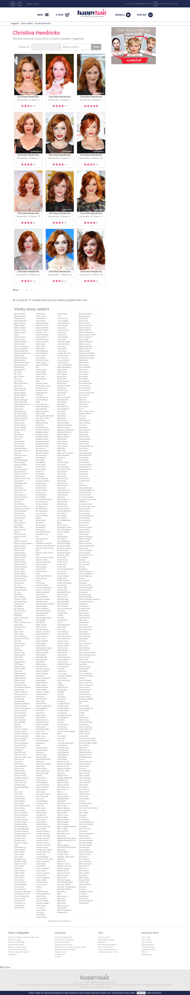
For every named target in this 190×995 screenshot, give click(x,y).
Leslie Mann (62, 678)
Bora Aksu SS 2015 (21, 639)
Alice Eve (17, 379)
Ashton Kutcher (20, 564)
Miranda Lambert (85, 314)
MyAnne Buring (85, 328)
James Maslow (42, 782)
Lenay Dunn (62, 671)
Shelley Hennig (85, 694)
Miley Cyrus (61, 903)
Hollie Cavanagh (42, 725)
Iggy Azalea (40, 743)
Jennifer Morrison (43, 852)
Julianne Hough (63, 342)
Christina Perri (19, 838)
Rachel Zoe (83, 525)
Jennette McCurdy (43, 827)
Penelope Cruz (85, 467)
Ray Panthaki (84, 534)
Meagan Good (62, 854)
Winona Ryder (84, 880)
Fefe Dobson (41, 569)
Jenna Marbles (42, 824)
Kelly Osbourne (63, 492)
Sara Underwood (85, 643)
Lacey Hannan (62, 606)
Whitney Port (84, 866)
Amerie (17, 432)
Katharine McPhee (64, 425)
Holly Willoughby (42, 729)
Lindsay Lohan (63, 706)
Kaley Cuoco (62, 372)
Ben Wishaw (19, 609)
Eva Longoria (41, 525)
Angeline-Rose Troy (22, 479)
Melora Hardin (62, 875)
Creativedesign (111, 983)
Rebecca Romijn (85, 543)
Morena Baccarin (85, 325)
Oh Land (82, 416)
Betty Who (18, 615)
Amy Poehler (19, 444)
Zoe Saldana (84, 896)
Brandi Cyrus (19, 646)
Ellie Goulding (41, 455)
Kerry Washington (64, 520)
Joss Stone (61, 328)
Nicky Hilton (83, 379)
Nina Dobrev (83, 407)
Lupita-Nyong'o (63, 755)
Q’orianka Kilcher (85, 504)
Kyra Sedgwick (63, 604)
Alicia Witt (18, 386)
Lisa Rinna (61, 720)
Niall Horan (83, 370)
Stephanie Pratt (85, 755)
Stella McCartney (85, 752)
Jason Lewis (41, 808)
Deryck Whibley (42, 365)
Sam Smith (83, 625)
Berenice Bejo (20, 611)
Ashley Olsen (19, 550)
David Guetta (41, 344)
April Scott (18, 520)
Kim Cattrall (61, 539)
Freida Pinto (40, 595)
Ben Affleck (18, 606)
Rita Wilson (83, 569)
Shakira (82, 678)
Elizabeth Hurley (42, 437)
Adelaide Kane (20, 332)
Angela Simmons (21, 474)
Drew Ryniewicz (42, 400)
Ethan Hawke (41, 520)
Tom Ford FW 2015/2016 (88, 808)
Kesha (59, 523)
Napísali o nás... (61, 952)
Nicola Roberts (84, 386)
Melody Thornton (64, 873)
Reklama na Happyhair (63, 937)
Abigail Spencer (20, 321)
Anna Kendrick (20, 495)
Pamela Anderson (86, 446)
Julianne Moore (63, 344)
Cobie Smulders (20, 864)
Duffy (38, 402)
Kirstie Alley (61, 564)
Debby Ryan (40, 349)
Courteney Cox (20, 901)
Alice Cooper (19, 377)
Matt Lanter (61, 836)
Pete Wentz (83, 472)
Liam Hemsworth (64, 680)
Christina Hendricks (22, 834)
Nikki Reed (83, 404)
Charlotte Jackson (21, 778)
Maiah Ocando (63, 782)
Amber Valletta (20, 428)
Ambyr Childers (20, 430)
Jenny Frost (40, 854)
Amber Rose (19, 423)
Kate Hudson (62, 402)
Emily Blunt (40, 476)
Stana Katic (83, 748)
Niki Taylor (83, 397)
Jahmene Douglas (43, 764)
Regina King (83, 548)
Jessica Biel (40, 866)
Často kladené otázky (106, 940)
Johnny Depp (41, 917)
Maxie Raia (61, 850)
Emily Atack (40, 474)
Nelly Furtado (84, 363)
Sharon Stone (84, 687)
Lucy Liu (60, 741)
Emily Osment (41, 486)
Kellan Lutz (61, 474)
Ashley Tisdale (20, 562)
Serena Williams (85, 674)
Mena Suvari (62, 878)
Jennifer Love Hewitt (44, 850)
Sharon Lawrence (86, 683)
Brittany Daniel (19, 676)
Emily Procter (41, 488)
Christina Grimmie (21, 831)
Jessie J (39, 887)
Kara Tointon (62, 374)
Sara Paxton (83, 639)
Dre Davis (39, 395)
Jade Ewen (40, 762)
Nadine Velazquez (86, 332)
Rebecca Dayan (85, 539)
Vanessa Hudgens (86, 840)
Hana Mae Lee (41, 667)
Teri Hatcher (83, 787)
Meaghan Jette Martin (66, 857)
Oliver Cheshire (85, 423)
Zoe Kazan (83, 894)
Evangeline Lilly (42, 534)
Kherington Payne (64, 527)
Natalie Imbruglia (85, 346)
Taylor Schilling (85, 780)
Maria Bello (61, 801)
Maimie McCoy (63, 785)
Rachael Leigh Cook (87, 506)
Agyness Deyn (19, 344)
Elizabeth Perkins (42, 442)
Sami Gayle (83, 632)
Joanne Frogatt (42, 901)
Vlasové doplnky (147, 945)
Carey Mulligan (20, 722)
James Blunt (41, 778)
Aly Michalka (19, 397)
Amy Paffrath (19, 442)
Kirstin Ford (61, 567)
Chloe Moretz (19, 808)
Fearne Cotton (41, 567)
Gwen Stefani (41, 646)
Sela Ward (83, 664)
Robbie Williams (85, 571)
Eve (37, 537)
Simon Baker (84, 711)
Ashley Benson (20, 546)
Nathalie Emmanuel (86, 358)
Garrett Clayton (41, 606)
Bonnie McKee (20, 636)
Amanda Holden (20, 414)
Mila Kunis (61, 899)
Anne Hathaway (20, 511)
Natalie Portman (85, 349)
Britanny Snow (19, 667)
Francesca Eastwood (44, 588)
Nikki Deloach (84, 402)
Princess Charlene (86, 497)
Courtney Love (19, 903)
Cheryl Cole (18, 794)
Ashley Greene (20, 548)
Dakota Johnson (42, 325)
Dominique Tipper (43, 386)
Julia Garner (62, 335)
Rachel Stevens (85, 520)
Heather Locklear (42, 692)
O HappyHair (59, 954)
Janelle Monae (42, 801)
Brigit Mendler (19, 662)
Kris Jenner (61, 571)
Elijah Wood (40, 421)
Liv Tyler (60, 722)
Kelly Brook (61, 481)
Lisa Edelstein (62, 711)
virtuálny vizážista (91, 13)
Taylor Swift (83, 785)
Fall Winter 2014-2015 (44, 543)
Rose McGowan (85, 595)
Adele (16, 335)
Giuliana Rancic (42, 636)
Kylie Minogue (63, 599)
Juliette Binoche (63, 353)
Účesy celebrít (27, 23)
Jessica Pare (41, 875)
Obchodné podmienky (63, 945)
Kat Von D (61, 395)
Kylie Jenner (62, 597)
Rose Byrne (83, 592)
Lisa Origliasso (63, 718)
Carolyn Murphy (20, 738)
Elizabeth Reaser (42, 444)
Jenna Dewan (41, 820)
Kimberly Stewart (63, 553)
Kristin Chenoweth (64, 583)
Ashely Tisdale (20, 537)
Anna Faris (18, 492)
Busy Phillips (19, 690)
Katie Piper (61, 448)
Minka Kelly (61, 908)
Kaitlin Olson (62, 370)
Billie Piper (18, 625)
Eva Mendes (40, 527)
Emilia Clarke (41, 469)
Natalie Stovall (84, 351)
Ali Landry (18, 372)
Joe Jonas (40, 908)
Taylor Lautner (84, 775)
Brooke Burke (19, 683)
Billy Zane (18, 629)
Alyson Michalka (20, 402)
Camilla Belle (19, 701)
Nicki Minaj (83, 377)
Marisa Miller (62, 813)
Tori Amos (83, 817)
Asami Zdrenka (20, 530)
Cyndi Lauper (41, 316)
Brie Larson (18, 660)
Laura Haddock (63, 632)
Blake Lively (18, 634)
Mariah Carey (62, 806)
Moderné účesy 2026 (16, 942)
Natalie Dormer (85, 344)
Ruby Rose (83, 604)
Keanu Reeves (63, 462)
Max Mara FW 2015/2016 (66, 847)
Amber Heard (19, 421)
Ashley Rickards (20, 555)
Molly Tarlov (83, 321)
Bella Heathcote (20, 602)
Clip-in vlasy (146, 937)
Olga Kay (82, 418)
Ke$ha (59, 460)
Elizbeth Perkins (42, 446)
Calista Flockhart (20, 694)
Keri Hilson (61, 513)
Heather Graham (42, 687)
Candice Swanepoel (22, 708)
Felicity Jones (41, 571)
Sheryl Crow (83, 701)
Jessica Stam (41, 880)
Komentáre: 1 (54, 274)
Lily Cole (60, 694)
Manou (60, 792)
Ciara (16, 845)
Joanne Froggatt (42, 903)
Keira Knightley (63, 467)
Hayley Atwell (41, 680)
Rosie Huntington (85, 597)
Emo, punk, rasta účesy (17, 950)
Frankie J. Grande (43, 590)
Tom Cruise (83, 806)
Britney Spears (20, 669)
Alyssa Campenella (21, 404)
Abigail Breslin (20, 316)
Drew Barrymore (42, 397)
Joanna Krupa (41, 899)
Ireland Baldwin (42, 750)
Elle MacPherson (42, 451)
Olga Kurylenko (85, 421)
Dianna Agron (41, 379)
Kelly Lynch (61, 488)
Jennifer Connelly (43, 836)
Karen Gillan (62, 379)
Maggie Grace (62, 775)
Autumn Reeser (20, 581)
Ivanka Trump (41, 755)
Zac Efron (82, 887)
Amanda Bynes (20, 411)
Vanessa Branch (85, 838)
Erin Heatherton (42, 511)
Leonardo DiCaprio (64, 676)
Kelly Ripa (61, 497)
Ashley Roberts (20, 557)
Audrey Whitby (19, 574)
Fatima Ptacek (41, 564)
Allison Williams (20, 395)
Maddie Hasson (63, 766)
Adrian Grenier (20, 337)
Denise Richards (42, 360)
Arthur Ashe (18, 527)
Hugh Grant (40, 732)
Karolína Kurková (63, 386)
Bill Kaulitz (18, 620)
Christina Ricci (20, 840)
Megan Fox (61, 861)
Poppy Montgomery (86, 490)
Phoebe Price (84, 479)
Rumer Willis (84, 606)
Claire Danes (19, 854)
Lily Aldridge (62, 690)
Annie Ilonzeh (19, 518)
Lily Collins (61, 697)
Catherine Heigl (20, 755)
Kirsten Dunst (62, 560)
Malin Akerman (63, 787)
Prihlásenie (162, 4)
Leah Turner (62, 655)
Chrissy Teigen (20, 817)
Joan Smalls (41, 896)
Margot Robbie (63, 799)
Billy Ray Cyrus (19, 627)
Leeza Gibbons (63, 660)
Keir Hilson (61, 465)
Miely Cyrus (61, 892)
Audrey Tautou (20, 571)
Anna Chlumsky (20, 490)
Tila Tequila (83, 796)
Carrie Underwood (21, 743)
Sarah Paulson (84, 657)
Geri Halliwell (41, 620)
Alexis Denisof (20, 370)
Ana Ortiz (17, 453)
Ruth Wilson (83, 611)
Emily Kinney (41, 483)
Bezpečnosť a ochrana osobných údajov (70, 947)
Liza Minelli (61, 727)
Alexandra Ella (19, 360)
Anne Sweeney (20, 516)
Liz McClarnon (63, 725)
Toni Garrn (83, 815)
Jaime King (40, 766)
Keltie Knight (62, 504)
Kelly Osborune (63, 490)
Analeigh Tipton (20, 455)
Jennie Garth (41, 829)
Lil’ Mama (61, 701)
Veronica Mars (84, 850)
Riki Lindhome (84, 562)
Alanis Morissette (21, 349)
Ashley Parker (19, 553)
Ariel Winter (18, 525)
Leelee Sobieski (63, 657)
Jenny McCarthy (42, 857)
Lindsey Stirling (63, 708)
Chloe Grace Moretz (22, 806)
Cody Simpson (20, 871)
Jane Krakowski (42, 796)
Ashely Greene (20, 534)
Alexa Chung (19, 356)
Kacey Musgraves (64, 367)
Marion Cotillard (63, 810)
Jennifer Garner (42, 840)
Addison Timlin (20, 330)
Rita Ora (82, 567)
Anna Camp (18, 488)
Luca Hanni (61, 736)
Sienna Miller (84, 706)
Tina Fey (82, 801)
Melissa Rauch (63, 871)
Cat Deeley (18, 750)
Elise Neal (39, 425)
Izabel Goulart (41, 757)
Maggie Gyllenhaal (64, 778)
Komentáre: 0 (23, 100)
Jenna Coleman (42, 817)
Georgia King (41, 615)
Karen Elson (62, 377)
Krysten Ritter (62, 588)
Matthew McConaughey (66, 838)
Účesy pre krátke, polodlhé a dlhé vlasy (23, 937)
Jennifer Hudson (42, 843)
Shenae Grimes (85, 697)
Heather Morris (42, 694)
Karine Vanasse (63, 381)
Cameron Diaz (19, 697)
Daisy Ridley (40, 321)
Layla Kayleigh (62, 650)
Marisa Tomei (62, 815)
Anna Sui (17, 502)
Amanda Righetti (20, 416)
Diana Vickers (41, 370)
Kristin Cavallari (63, 581)
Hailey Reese (41, 655)
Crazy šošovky (146, 942)
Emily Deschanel (42, 481)
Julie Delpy (61, 351)
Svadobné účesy (14, 940)
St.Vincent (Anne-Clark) (88, 743)
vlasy (36, 4)
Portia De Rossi (85, 492)
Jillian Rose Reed (43, 894)
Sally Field (83, 620)
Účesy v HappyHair (18, 932)
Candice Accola (20, 706)
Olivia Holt (83, 425)
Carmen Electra (20, 732)
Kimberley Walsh (64, 543)
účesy (29, 4)
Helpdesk (102, 942)
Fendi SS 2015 (41, 578)
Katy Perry (61, 458)
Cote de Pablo (19, 899)
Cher (16, 789)
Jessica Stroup (42, 882)
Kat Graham (61, 393)
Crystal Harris (19, 908)
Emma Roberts (41, 490)
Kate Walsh (61, 416)
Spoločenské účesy (16, 945)
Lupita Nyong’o (63, 752)
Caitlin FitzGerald (20, 692)
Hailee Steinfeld (42, 653)
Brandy (17, 648)
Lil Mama (60, 685)
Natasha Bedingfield (87, 353)
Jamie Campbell (42, 787)
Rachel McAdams (86, 516)
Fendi (38, 574)
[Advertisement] (133, 86)
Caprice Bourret (20, 711)
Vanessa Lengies (85, 843)
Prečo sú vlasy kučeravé (107, 950)
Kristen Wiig (62, 578)
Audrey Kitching (20, 567)
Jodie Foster (41, 906)
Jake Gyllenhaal (42, 773)
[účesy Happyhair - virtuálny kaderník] (95, 976)
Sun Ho (82, 759)
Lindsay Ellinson (63, 704)
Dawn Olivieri (41, 346)
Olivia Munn (83, 428)
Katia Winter (61, 439)
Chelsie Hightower (21, 787)
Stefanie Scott (84, 750)
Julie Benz (61, 346)
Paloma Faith (84, 444)
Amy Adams (19, 435)
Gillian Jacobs (41, 625)
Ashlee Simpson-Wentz (23, 543)
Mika (59, 894)
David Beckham (42, 339)
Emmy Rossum (42, 502)
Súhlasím (141, 993)
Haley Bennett (41, 657)
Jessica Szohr (41, 885)
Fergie (38, 581)
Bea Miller (18, 595)
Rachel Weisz (84, 523)
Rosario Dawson (85, 590)
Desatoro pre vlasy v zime (108, 952)
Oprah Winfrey (84, 437)
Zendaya (82, 889)
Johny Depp (62, 314)
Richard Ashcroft (85, 555)
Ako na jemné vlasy (105, 947)
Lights (59, 683)
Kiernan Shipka (63, 532)
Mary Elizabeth (63, 824)
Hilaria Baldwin (41, 708)
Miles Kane (61, 901)
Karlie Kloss (61, 383)
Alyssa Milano (19, 407)
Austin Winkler (20, 578)
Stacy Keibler (84, 745)
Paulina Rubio (84, 462)
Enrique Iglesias (42, 504)
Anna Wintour (19, 504)
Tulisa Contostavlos (86, 822)
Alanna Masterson (21, 351)
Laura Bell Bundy (63, 625)
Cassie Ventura (20, 748)
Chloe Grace (19, 803)
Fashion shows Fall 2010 (45, 546)
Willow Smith (84, 878)
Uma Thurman (84, 829)
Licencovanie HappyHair (64, 940)
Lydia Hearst (62, 759)
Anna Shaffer (19, 499)
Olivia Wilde (83, 435)
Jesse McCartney (42, 861)
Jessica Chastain (42, 868)
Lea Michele (62, 653)
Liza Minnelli (62, 729)
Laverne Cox (62, 648)
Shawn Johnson (85, 690)
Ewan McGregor (42, 539)
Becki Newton (19, 597)
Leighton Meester (64, 664)
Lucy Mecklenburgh (65, 743)
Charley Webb (19, 771)
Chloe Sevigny (19, 810)
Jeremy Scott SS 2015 (44, 859)
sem (84, 300)
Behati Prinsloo (20, 599)
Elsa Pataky (40, 460)
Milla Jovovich (63, 906)
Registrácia (172, 4)
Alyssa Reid (18, 409)
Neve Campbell (85, 367)
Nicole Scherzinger (86, 393)
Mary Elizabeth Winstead (66, 827)
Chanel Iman (19, 769)
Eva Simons (40, 530)
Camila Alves (19, 699)
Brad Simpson (19, 643)
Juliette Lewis (62, 356)
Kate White (61, 418)
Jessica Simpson (43, 878)
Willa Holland (84, 871)
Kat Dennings (62, 390)
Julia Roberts (62, 337)
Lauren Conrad (63, 643)
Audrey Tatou (19, 569)
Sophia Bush (84, 725)
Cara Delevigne (20, 713)
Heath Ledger (41, 685)
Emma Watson (41, 495)
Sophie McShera (85, 729)
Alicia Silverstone (21, 383)
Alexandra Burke (20, 358)
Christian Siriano (20, 822)
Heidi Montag (41, 699)
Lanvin (59, 622)
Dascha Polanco (42, 337)
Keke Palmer (62, 472)
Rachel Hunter (84, 513)
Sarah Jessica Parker (87, 653)
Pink (80, 483)
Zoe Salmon (83, 899)
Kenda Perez (62, 506)
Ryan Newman (84, 618)
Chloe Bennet (19, 799)
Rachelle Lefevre (85, 527)
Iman (38, 745)
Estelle (38, 518)
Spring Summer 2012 (87, 738)
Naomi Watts (84, 339)
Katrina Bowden (63, 455)
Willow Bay (83, 875)
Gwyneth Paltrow (42, 650)
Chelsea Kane (19, 785)
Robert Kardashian (86, 574)
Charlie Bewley (20, 773)
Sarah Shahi (83, 660)
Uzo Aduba (83, 831)
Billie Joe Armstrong (22, 622)
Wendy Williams (85, 861)
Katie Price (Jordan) (65, 453)
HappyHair (15, 23)
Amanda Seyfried (21, 418)
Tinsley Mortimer (85, 803)
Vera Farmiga (84, 847)
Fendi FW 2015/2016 (43, 576)
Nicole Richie (84, 390)
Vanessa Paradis (85, 845)
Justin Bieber (62, 363)
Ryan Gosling (84, 615)
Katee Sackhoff (63, 423)
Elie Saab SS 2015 (42, 418)
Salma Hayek (84, 622)
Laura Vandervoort (64, 636)
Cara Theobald (20, 720)
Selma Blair (83, 671)
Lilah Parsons (62, 687)
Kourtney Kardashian (65, 569)
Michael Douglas (64, 880)
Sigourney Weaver (86, 708)
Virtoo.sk (144, 952)
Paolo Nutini (83, 448)
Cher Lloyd (18, 792)
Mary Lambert (62, 831)
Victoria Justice (85, 854)
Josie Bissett (62, 325)
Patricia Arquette (85, 453)
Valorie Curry (84, 836)
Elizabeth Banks (42, 428)
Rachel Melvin (84, 518)
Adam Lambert (20, 328)
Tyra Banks (83, 827)
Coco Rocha (19, 866)
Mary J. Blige (62, 829)
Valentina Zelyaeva (86, 834)
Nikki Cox (82, 400)
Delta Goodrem (42, 353)
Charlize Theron (20, 775)
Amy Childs (18, 437)
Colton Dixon (19, 880)
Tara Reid (82, 769)
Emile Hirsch (41, 467)
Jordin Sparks (62, 321)
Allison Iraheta (19, 393)
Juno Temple (62, 358)
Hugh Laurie (40, 736)
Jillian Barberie (42, 892)
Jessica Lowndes (43, 873)
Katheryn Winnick (64, 432)
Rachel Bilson (84, 511)
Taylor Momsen (85, 778)
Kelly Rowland (62, 499)
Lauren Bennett (63, 639)
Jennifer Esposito (43, 838)
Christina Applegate (22, 829)
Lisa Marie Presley (64, 715)
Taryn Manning (84, 771)
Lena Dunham (62, 667)
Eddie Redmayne (42, 407)
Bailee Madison (20, 588)
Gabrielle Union (42, 602)
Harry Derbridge (42, 674)
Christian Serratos (21, 820)
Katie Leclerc (62, 446)
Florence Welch (42, 585)
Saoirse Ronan (84, 636)
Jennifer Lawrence (43, 845)
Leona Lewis (62, 674)
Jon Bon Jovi (62, 318)
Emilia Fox (40, 472)
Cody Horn (18, 868)
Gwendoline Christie (44, 648)
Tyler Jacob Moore (86, 824)
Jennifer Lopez (42, 847)
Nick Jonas (83, 374)
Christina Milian (20, 836)
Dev (37, 367)
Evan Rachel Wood (43, 532)
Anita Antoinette (20, 483)
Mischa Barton (84, 316)
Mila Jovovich (62, 896)
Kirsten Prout (62, 562)
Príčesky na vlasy (148, 947)
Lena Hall (61, 669)
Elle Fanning (40, 448)
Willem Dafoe (84, 873)
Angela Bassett (20, 472)
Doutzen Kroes (42, 390)
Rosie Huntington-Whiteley (89, 599)
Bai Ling (17, 585)
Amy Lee (17, 439)
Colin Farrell (19, 878)
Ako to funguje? (104, 937)
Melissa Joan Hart (64, 866)
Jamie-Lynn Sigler (43, 794)
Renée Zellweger (85, 550)
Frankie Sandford (42, 592)
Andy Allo (18, 467)
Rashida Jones (85, 532)
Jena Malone (41, 815)
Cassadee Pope (20, 745)
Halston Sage (41, 664)
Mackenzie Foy (63, 762)
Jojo (59, 316)
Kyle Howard (62, 590)
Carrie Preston (20, 741)
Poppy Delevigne (85, 488)
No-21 (81, 409)
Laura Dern (61, 629)
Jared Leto (40, 806)
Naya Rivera (83, 360)
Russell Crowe (84, 609)
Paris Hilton (83, 451)
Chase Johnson (20, 782)
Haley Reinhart (41, 660)
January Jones (42, 803)
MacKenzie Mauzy (64, 764)
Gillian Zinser (41, 627)
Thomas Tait (83, 792)
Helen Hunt (40, 701)
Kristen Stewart (63, 576)
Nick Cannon (84, 372)
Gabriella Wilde (42, 597)
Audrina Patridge (20, 576)
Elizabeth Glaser (42, 435)
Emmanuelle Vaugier (44, 499)
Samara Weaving (85, 629)
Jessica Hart (41, 871)
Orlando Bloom (85, 439)
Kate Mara (61, 404)
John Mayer (40, 915)
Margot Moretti (63, 796)
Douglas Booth (41, 388)
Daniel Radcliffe (42, 328)
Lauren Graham (63, 646)
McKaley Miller (63, 852)
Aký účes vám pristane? (107, 945)
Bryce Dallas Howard (22, 687)
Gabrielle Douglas (43, 599)
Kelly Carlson (62, 483)
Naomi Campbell (85, 337)
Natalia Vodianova (86, 342)
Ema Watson (40, 462)
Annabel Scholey (21, 506)
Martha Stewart (63, 822)
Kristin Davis (62, 585)
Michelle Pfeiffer (64, 885)
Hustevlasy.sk (146, 954)
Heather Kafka (41, 690)
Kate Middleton (63, 409)
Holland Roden (42, 720)
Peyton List (83, 476)
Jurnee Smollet (63, 360)
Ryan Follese (84, 613)
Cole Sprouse (19, 875)
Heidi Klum (40, 697)
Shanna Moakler (85, 680)
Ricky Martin (83, 557)
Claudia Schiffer (20, 861)
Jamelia (39, 775)
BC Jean (17, 592)
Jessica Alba (41, 864)
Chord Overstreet (20, 813)
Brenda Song (19, 653)
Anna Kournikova (20, 497)
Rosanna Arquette (86, 588)
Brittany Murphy (20, 678)
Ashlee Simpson (20, 541)
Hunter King (40, 738)
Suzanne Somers (85, 762)
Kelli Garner (61, 476)
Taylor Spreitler (85, 782)
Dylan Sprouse (41, 404)
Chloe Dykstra (19, 801)
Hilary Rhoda (41, 715)
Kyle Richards (62, 595)
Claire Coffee (19, 852)
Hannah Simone (42, 671)
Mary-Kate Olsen (63, 834)
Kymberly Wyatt (63, 602)
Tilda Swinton (84, 799)
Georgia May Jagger (44, 618)
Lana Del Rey (62, 620)
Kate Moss (61, 411)
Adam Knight (19, 325)
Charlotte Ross (20, 780)
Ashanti (17, 532)
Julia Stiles (61, 339)
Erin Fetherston (42, 509)
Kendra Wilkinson (64, 511)
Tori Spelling (84, 820)
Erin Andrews (41, 506)
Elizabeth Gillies (42, 432)
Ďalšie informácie (154, 993)
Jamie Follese (41, 789)
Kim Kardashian (63, 541)
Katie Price (61, 451)
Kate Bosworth (62, 400)
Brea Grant (18, 650)
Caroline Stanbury (21, 734)
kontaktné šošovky (148, 950)
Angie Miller (19, 481)
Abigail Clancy (19, 318)
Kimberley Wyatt (63, 546)
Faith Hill (39, 541)
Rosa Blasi (83, 583)
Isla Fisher (40, 752)
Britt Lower (18, 671)
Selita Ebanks (84, 669)
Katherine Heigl (63, 428)
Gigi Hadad (40, 622)
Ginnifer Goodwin (43, 632)
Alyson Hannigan (20, 400)
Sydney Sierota (84, 764)
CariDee (17, 725)
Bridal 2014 (18, 657)
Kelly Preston (62, 495)
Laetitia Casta (62, 613)
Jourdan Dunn (63, 330)
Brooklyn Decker (20, 685)
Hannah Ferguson (43, 669)
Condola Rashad (20, 885)
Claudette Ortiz (20, 859)
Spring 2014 (83, 736)
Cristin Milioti (19, 906)
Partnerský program (62, 942)
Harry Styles (40, 676)
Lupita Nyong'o (63, 750)
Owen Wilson (84, 442)
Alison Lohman (20, 388)
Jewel (38, 889)
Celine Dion (18, 764)
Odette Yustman (85, 414)
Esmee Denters (42, 516)
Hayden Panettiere (43, 678)
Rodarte (82, 578)
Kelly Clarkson (62, 486)
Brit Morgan (18, 664)
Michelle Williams (64, 889)
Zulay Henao (84, 903)
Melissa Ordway (63, 868)
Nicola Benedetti (85, 383)
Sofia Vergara (84, 720)
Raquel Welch (84, 530)
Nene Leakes (84, 365)
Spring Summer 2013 (87, 741)
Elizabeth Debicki (42, 430)
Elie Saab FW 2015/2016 (45, 416)
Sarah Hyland (84, 650)
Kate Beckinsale (63, 397)
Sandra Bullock (85, 634)
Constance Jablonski (22, 892)
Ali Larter (17, 374)
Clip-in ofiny (146, 940)
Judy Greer (61, 332)
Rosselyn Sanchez (86, 602)
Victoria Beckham (86, 852)
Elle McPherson (42, 453)
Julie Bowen (62, 349)
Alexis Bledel (19, 367)
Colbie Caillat (19, 873)
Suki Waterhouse (85, 757)
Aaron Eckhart (19, 314)
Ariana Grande (19, 523)
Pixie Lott (82, 486)
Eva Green (40, 523)
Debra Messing (42, 351)
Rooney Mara (84, 581)
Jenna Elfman (41, 822)
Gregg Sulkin (41, 643)
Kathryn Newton (63, 437)
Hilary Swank (41, 718)
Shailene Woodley (86, 676)
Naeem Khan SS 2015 (87, 335)
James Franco (41, 780)
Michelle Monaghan (65, 882)
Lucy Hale (61, 738)
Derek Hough (41, 363)
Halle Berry (40, 662)
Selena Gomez (85, 667)
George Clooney (42, 613)
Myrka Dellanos (85, 330)
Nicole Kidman (85, 388)
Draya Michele (41, 393)
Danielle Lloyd (41, 332)
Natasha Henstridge (86, 356)
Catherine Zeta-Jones (22, 757)
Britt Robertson (20, 674)
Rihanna (82, 560)
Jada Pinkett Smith (43, 759)
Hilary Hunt (40, 713)
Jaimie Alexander (43, 771)
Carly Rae (17, 727)
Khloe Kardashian (64, 530)
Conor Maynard (20, 889)
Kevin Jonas (62, 525)
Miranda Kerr (62, 912)
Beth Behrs (18, 613)
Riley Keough (84, 564)
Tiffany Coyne (84, 794)
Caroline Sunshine (21, 736)
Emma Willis (40, 497)
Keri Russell (62, 516)
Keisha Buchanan (64, 469)
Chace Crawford (20, 766)
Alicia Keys (18, 381)
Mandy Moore (62, 789)
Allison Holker (19, 390)
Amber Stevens (20, 425)
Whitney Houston (85, 864)
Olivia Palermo (84, 430)
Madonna (61, 773)
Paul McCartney (85, 455)
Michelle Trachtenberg (66, 887)
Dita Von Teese (42, 383)
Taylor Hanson (84, 773)
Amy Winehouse (20, 448)
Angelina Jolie (20, 476)
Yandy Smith (84, 882)
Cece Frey (18, 762)
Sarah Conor (83, 646)
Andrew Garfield (20, 465)
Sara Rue (82, 641)
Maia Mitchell (62, 780)
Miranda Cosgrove (64, 910)
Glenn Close (40, 639)
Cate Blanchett (20, 752)
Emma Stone (41, 492)
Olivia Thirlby (84, 432)
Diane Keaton (41, 372)
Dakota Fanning (42, 323)
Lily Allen (60, 692)
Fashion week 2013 (43, 562)
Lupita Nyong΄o (63, 748)
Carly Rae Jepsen (21, 729)
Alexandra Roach (20, 365)
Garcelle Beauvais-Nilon (45, 604)
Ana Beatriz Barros (21, 451)
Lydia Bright (61, 757)
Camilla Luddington (22, 704)
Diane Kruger (41, 374)
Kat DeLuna (61, 388)
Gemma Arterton (42, 609)
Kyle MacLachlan (64, 592)
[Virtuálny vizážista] (133, 45)
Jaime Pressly (41, 769)
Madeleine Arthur (64, 769)
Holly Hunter (40, 727)
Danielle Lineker (42, 330)
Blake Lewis (18, 632)
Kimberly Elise (62, 550)
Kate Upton (61, 414)
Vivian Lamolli (84, 859)
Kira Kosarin (62, 557)
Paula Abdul (83, 460)
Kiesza (59, 534)
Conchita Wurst (20, 882)
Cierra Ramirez (20, 847)
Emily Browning (42, 479)
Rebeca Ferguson (86, 537)
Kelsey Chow (62, 502)
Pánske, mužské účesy (17, 947)
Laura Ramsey (62, 634)
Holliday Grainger (42, 722)
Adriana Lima (19, 339)
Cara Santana (19, 718)
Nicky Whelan (84, 381)
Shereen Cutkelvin (86, 699)
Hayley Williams (42, 683)
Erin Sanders (41, 513)
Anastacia (18, 458)
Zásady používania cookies (65, 950)
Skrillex (81, 713)
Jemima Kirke (41, 813)
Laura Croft (61, 627)
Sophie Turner (84, 734)
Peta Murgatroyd (85, 469)
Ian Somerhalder (42, 741)
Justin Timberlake (64, 365)
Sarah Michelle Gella (87, 655)
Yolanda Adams (85, 885)
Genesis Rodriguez (43, 611)
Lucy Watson (62, 745)
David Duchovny (42, 342)
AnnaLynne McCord (22, 509)
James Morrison (42, 785)
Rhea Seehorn (84, 553)
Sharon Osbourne (86, 685)
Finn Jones (40, 583)
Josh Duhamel (63, 323)
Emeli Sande (41, 465)
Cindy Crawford (20, 850)
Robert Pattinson (85, 576)
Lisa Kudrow (62, 713)
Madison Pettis (63, 771)
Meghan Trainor (63, 864)
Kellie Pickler (62, 479)
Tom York (82, 810)
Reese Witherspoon (86, 546)
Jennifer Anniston (43, 834)
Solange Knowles (85, 722)
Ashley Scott (19, 560)
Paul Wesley (83, 458)
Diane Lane (40, 377)
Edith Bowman (41, 409)
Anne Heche (19, 513)
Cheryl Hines (19, 796)
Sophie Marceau (85, 727)
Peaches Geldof (85, 465)
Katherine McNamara (65, 430)
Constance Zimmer (22, 894)
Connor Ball (18, 887)
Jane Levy (40, 799)
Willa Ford (83, 868)
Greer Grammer (42, 641)
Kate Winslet (62, 421)
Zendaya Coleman (86, 892)
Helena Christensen (43, 706)
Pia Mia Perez (84, 481)
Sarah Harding (84, 648)
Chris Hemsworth (21, 815)
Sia (80, 704)
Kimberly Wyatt (63, 555)
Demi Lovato (41, 356)
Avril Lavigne (19, 583)
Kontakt (57, 957)
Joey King (40, 912)
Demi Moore (41, 358)
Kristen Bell (61, 574)
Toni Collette (84, 813)
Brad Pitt (17, 641)
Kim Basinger (62, 537)
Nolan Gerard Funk (86, 411)
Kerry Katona (62, 518)
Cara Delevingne (20, 715)
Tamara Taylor (84, 766)
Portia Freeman (85, 495)
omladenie (12, 954)
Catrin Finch (19, 759)
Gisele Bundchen (43, 634)
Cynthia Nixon (41, 318)
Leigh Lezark (62, 662)
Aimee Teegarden (21, 346)
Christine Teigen (20, 843)
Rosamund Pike (85, 585)
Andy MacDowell (20, 469)
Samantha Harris (85, 627)
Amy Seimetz (19, 446)
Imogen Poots (41, 748)
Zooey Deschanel (86, 901)
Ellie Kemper (41, 458)
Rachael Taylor (84, 509)
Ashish (17, 539)
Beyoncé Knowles (21, 618)
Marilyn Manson (63, 808)
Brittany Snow (19, 680)
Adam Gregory (20, 323)
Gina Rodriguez (42, 629)
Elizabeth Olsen (42, 439)
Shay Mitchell (84, 692)
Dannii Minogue (42, 335)
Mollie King (83, 318)
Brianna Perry (19, 655)
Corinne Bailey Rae (21, 896)
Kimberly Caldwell (64, 548)
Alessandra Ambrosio (22, 353)
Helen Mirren (41, 704)
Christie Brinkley (20, 824)
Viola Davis (83, 857)
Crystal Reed (40, 314)
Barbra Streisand (20, 590)
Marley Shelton (63, 820)
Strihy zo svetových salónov (19, 952)
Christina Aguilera (21, 827)
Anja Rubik (18, 486)
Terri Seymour (84, 789)
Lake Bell (60, 618)
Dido (37, 381)
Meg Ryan (61, 859)
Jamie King (40, 792)
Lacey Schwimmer (64, 609)
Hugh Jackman (42, 734)
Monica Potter (84, 323)
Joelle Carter (41, 910)
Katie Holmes (62, 444)
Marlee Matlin (62, 817)
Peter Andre (83, 474)
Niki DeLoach (84, 395)
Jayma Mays (40, 810)
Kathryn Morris (63, 435)
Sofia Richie (83, 718)
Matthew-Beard (63, 845)
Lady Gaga (61, 611)
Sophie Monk (84, 732)
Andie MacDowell (21, 460)
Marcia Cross (62, 794)
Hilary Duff (40, 711)
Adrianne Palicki (20, 342)
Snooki (81, 715)
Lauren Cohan (62, 641)
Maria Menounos (64, 803)
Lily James (61, 699)
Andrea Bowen (20, 462)
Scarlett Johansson (86, 662)
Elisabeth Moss (42, 423)
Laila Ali (60, 615)
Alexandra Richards (21, 363)
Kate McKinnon (63, 407)
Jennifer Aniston (42, 831)
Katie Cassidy (62, 442)
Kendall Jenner (63, 509)
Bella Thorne (19, 604)
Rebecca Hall (84, 541)
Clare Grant (18, 857)
